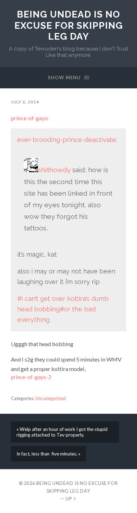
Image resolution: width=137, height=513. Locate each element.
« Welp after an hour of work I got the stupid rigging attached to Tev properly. (62, 432)
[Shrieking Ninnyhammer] (31, 170)
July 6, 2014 (25, 101)
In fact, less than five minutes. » (48, 454)
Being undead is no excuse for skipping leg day (68, 25)
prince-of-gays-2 (31, 377)
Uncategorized (50, 398)
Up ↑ (71, 498)
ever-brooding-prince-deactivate (66, 139)
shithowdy (54, 170)
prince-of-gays (29, 118)
